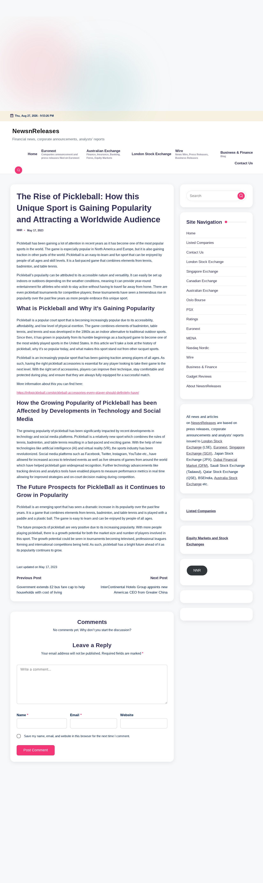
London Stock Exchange (205, 262)
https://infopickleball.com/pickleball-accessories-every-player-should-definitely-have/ (78, 392)
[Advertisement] (25, 25)
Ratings (192, 319)
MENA (191, 338)
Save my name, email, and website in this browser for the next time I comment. (77, 736)
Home (190, 233)
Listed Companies (200, 243)
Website (126, 715)
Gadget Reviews (199, 376)
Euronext (193, 329)
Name (22, 715)
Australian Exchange (202, 290)
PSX (189, 309)
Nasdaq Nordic (197, 348)
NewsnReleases (35, 131)
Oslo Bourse (195, 300)
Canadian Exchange (201, 281)
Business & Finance (201, 367)
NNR (197, 570)
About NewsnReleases (203, 386)
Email (76, 715)
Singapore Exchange (202, 271)
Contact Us (195, 252)
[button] (241, 195)
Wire (190, 357)
